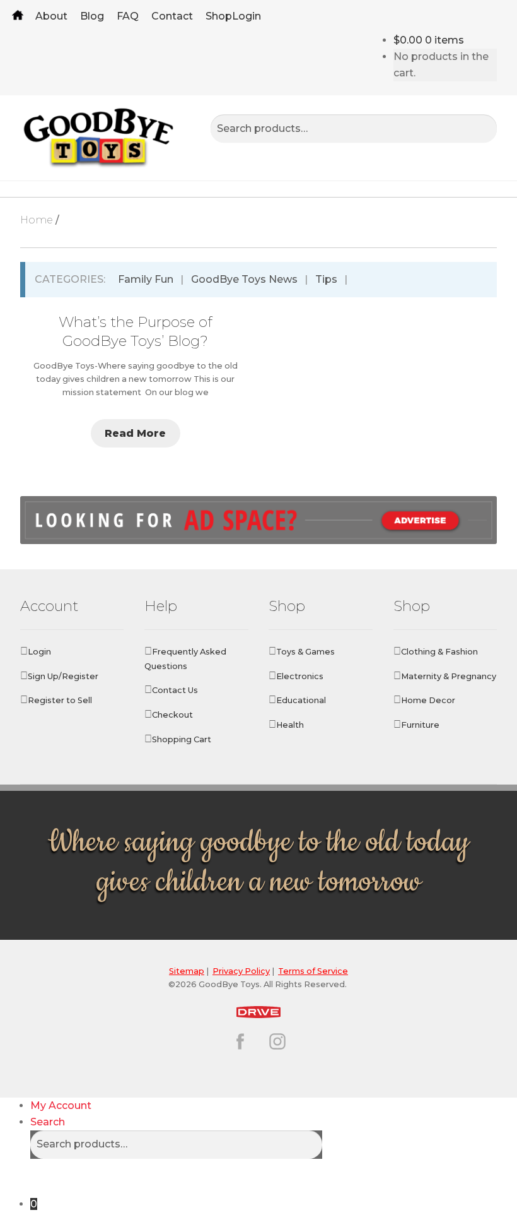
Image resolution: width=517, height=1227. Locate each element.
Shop (219, 16)
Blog (92, 16)
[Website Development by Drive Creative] (258, 1010)
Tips (326, 279)
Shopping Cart (181, 739)
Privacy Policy (241, 971)
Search (47, 1122)
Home (17, 16)
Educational (301, 700)
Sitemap (186, 971)
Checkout (172, 715)
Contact (172, 16)
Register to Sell (60, 700)
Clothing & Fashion (439, 651)
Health (290, 725)
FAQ (128, 16)
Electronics (299, 676)
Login (246, 16)
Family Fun (145, 279)
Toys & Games (305, 651)
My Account (60, 1105)
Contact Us (175, 690)
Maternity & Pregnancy (448, 676)
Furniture (420, 725)
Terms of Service (313, 971)
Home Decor (428, 700)
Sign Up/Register (63, 676)
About (51, 16)
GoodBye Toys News (244, 279)
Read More (135, 433)
